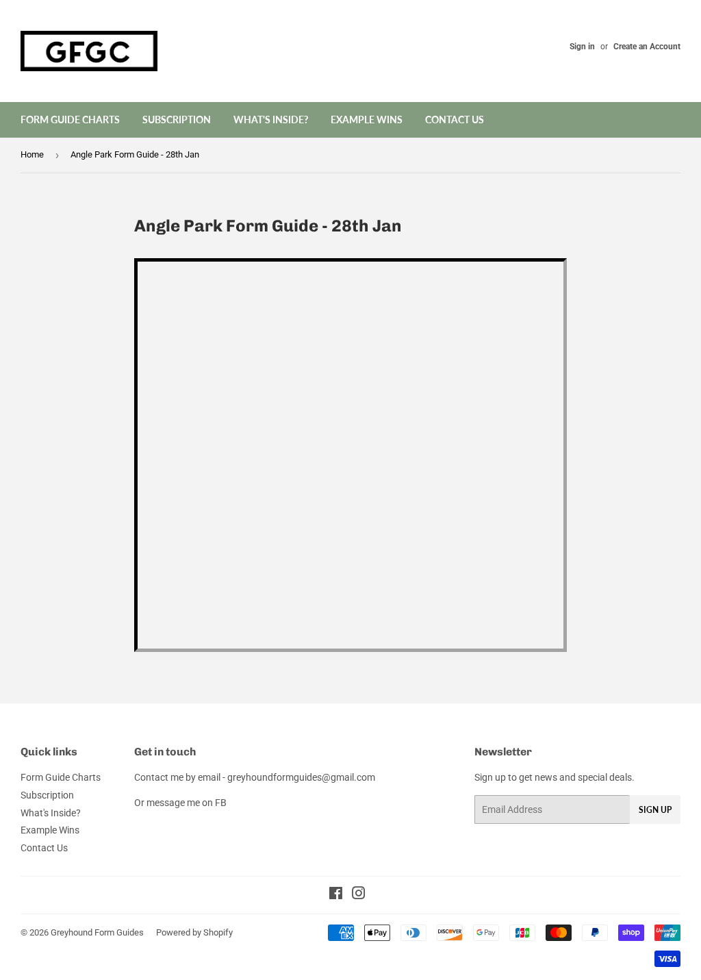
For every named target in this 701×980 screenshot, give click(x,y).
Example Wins (367, 119)
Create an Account (646, 46)
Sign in (582, 46)
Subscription (176, 119)
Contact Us (454, 119)
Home (32, 154)
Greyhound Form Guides (97, 932)
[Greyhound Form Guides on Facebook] (336, 895)
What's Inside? (270, 119)
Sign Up (655, 810)
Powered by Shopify (194, 932)
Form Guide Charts (70, 119)
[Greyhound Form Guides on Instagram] (359, 895)
